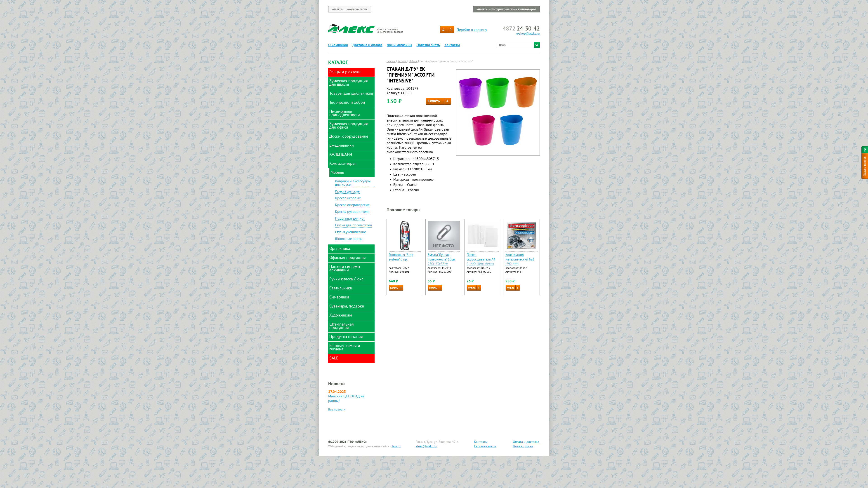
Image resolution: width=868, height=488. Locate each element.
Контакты (452, 45)
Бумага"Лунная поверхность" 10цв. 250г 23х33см (441, 259)
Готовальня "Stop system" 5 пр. (401, 257)
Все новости (336, 410)
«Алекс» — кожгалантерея (350, 9)
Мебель (413, 61)
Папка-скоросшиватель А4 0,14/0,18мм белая (481, 259)
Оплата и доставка (526, 442)
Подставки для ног (350, 219)
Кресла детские (347, 192)
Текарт (396, 446)
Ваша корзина (523, 446)
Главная (391, 61)
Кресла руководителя (352, 212)
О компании (338, 45)
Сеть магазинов (485, 446)
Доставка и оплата (367, 45)
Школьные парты (348, 239)
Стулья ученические (350, 232)
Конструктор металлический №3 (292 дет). (519, 259)
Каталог (338, 63)
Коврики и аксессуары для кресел (353, 183)
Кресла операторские (352, 205)
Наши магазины (399, 45)
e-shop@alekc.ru (528, 34)
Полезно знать (428, 45)
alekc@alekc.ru (426, 446)
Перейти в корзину (472, 30)
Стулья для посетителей (353, 226)
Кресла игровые (348, 198)
